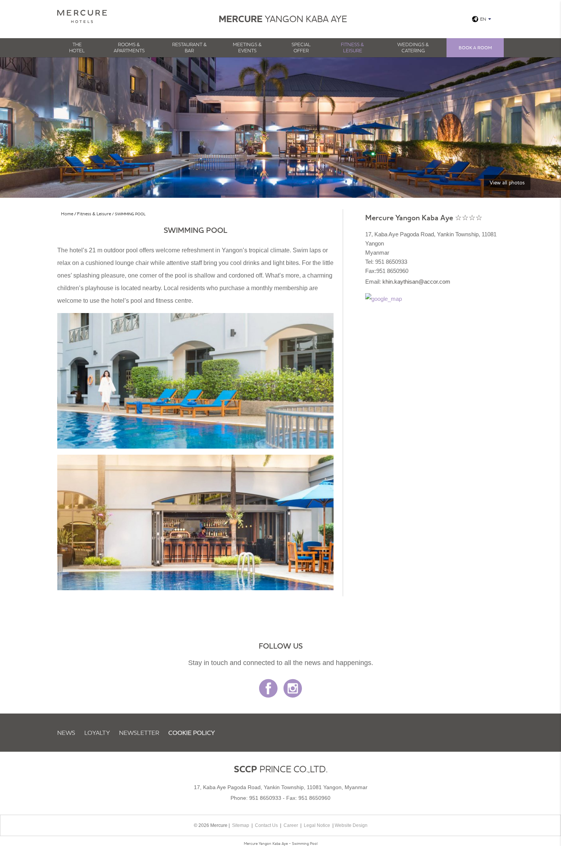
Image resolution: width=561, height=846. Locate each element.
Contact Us (266, 825)
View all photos (507, 182)
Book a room (475, 47)
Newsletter (139, 732)
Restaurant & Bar (189, 47)
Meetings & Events (247, 47)
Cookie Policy (191, 732)
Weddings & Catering (413, 47)
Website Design (351, 825)
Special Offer (301, 47)
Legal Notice (317, 825)
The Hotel (77, 47)
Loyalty (97, 732)
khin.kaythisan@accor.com (416, 281)
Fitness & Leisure (352, 47)
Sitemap (240, 825)
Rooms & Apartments (129, 47)
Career (291, 825)
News (66, 732)
